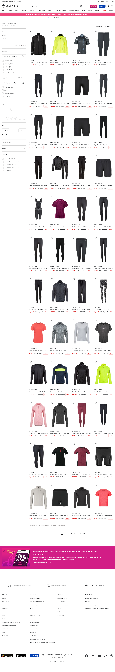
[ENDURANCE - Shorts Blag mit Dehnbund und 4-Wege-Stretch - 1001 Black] (60, 498)
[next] (83, 533)
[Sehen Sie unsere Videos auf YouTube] (99, 656)
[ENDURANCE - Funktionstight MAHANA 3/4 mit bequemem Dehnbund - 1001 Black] (103, 44)
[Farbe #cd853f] (15, 109)
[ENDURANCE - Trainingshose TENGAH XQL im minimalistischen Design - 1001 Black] (82, 291)
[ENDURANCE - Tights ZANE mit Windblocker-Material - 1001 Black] (60, 250)
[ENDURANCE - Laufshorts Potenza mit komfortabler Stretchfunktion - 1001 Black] (103, 167)
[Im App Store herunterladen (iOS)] (21, 655)
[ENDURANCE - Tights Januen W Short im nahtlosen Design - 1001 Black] (103, 456)
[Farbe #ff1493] (7, 113)
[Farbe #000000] (3, 109)
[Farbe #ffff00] (20, 113)
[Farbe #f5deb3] (7, 118)
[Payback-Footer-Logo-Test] (34, 655)
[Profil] (108, 6)
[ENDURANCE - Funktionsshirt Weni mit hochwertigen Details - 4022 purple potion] (60, 209)
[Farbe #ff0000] (11, 113)
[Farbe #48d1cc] (11, 118)
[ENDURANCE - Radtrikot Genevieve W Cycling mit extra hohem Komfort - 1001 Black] (82, 44)
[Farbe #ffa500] (15, 113)
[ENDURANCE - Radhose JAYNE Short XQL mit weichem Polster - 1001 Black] (38, 209)
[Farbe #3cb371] (20, 109)
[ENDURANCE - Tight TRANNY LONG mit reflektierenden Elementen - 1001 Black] (103, 86)
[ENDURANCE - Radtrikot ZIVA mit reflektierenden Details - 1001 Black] (82, 374)
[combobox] (103, 26)
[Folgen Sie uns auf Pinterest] (112, 656)
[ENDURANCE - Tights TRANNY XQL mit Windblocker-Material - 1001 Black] (60, 127)
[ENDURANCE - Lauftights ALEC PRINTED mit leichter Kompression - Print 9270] (103, 291)
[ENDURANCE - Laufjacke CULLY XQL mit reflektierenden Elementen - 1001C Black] (38, 44)
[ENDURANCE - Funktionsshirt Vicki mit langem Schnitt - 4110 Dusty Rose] (38, 415)
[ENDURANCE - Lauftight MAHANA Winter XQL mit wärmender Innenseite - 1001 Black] (38, 86)
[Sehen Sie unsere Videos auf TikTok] (105, 656)
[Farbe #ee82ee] (15, 118)
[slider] (2, 134)
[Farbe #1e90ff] (24, 109)
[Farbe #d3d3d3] (7, 109)
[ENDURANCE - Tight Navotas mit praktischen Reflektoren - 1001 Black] (103, 127)
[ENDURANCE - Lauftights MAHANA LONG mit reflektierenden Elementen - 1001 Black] (60, 86)
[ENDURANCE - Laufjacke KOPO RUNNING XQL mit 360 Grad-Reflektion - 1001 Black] (60, 291)
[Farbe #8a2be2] (3, 113)
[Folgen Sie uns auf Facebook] (86, 656)
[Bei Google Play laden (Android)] (7, 655)
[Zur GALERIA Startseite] (10, 6)
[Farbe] (24, 113)
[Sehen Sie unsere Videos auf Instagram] (93, 656)
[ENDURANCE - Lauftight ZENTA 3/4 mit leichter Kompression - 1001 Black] (82, 250)
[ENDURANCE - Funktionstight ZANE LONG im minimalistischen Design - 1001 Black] (103, 209)
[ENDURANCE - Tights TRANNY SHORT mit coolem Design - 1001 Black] (82, 86)
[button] (12, 1)
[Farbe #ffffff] (11, 109)
